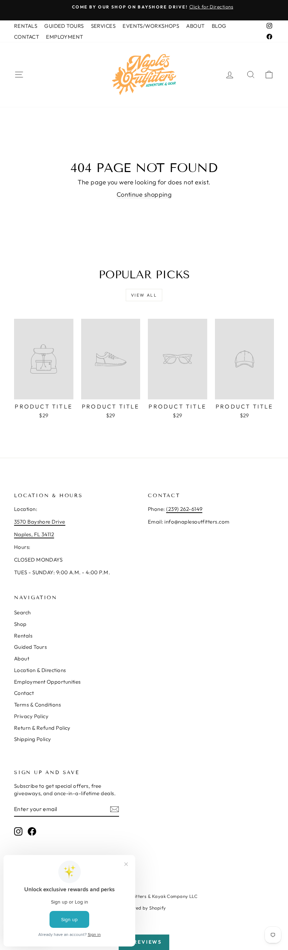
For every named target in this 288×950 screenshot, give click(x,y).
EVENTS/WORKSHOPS (151, 26)
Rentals (23, 635)
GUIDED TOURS (64, 26)
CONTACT (26, 36)
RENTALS (25, 26)
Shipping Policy (32, 739)
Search (22, 612)
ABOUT (195, 26)
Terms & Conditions (37, 704)
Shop (20, 624)
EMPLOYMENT (64, 36)
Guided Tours (30, 647)
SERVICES (103, 26)
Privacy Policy (31, 716)
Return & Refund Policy (42, 727)
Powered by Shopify (144, 908)
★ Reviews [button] (144, 942)
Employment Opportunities (47, 681)
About (21, 658)
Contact (24, 693)
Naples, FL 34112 (34, 534)
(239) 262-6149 (184, 509)
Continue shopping (144, 194)
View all (144, 295)
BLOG (219, 26)
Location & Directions (40, 670)
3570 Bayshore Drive (39, 521)
